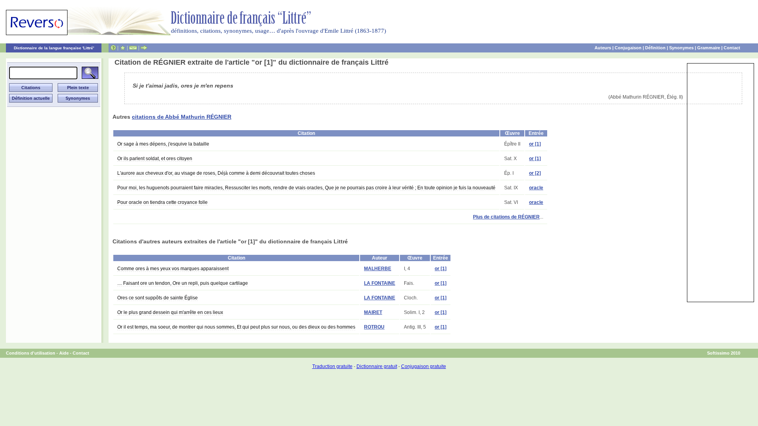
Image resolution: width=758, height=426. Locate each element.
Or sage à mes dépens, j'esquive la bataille (163, 144)
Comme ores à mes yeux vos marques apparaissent (173, 268)
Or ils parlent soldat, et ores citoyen (154, 158)
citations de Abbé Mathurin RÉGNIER (181, 117)
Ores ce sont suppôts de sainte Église (157, 298)
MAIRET (373, 312)
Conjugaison (628, 47)
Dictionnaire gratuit (376, 366)
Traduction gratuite (332, 366)
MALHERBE (377, 268)
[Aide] (113, 47)
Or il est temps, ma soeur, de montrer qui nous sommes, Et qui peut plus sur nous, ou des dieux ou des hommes (236, 327)
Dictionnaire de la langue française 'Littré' (54, 48)
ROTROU (374, 327)
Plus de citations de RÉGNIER (506, 217)
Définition (655, 47)
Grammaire (708, 47)
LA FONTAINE (379, 283)
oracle (536, 188)
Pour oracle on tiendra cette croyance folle (162, 202)
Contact (732, 47)
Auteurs (603, 47)
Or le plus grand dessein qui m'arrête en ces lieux (170, 312)
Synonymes (681, 47)
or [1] (535, 144)
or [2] (535, 173)
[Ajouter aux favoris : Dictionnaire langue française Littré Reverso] (123, 47)
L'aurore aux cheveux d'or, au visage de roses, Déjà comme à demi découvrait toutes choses (216, 173)
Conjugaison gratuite (423, 366)
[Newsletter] (133, 47)
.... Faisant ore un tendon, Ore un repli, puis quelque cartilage (182, 283)
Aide (64, 353)
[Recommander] (144, 47)
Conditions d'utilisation (30, 353)
